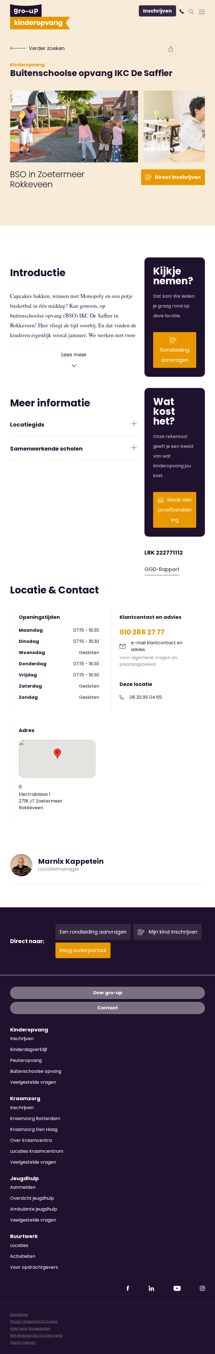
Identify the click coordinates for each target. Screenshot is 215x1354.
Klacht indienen (23, 1342)
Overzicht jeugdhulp (32, 1198)
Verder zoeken (47, 48)
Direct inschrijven (178, 177)
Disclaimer (19, 1314)
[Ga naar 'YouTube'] (177, 1286)
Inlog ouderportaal (83, 950)
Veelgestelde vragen (33, 1082)
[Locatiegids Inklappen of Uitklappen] (134, 424)
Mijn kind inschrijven (172, 931)
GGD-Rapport (161, 569)
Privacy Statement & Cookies (34, 1321)
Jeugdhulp (24, 1178)
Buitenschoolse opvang (35, 1071)
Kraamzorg (25, 1098)
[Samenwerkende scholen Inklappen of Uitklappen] (134, 448)
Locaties (19, 1245)
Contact (107, 1008)
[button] (182, 11)
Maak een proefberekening (175, 509)
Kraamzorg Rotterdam (35, 1118)
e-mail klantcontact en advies (157, 646)
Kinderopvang (27, 64)
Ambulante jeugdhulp (33, 1209)
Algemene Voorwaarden (30, 1328)
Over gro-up (107, 993)
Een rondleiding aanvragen (93, 931)
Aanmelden (23, 1187)
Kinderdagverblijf (28, 1049)
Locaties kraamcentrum (36, 1151)
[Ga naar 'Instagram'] (202, 1286)
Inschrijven (157, 10)
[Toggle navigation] (202, 11)
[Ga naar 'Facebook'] (128, 1286)
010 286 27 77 (142, 632)
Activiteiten (22, 1256)
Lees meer (74, 354)
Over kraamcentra (31, 1140)
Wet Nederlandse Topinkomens (36, 1335)
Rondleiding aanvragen (174, 354)
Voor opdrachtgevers (34, 1267)
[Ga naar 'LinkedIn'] (151, 1286)
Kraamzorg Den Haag (33, 1129)
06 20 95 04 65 (146, 697)
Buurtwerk (24, 1236)
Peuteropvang (26, 1060)
